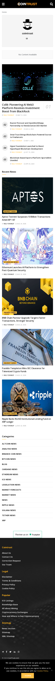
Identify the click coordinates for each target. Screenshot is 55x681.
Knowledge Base (10, 604)
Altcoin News (9, 443)
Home (4, 12)
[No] (51, 670)
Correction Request (11, 560)
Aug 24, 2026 (21, 224)
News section (8, 628)
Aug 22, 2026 (21, 375)
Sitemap (6, 632)
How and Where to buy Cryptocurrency (20, 616)
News (4, 500)
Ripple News (8, 505)
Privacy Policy (8, 584)
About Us (6, 553)
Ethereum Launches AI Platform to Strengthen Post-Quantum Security (25, 269)
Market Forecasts (11, 489)
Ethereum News (11, 262)
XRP (4, 520)
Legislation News (11, 484)
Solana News (9, 510)
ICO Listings (7, 600)
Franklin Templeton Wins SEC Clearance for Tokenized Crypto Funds (23, 370)
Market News (10, 211)
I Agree (27, 675)
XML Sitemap (8, 636)
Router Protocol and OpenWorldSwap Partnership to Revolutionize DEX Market (28, 124)
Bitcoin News (9, 459)
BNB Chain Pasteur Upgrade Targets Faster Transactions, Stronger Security (23, 319)
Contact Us (7, 557)
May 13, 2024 (21, 115)
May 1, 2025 (29, 141)
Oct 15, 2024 (29, 152)
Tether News (8, 515)
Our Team (7, 564)
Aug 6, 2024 (29, 129)
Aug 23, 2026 (21, 274)
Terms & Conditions (11, 580)
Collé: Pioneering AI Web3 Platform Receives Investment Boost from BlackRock (21, 108)
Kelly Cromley (9, 115)
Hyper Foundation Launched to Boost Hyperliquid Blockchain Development (27, 147)
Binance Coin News (11, 454)
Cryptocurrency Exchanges (15, 612)
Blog (4, 464)
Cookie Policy (8, 588)
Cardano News (9, 469)
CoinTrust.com (13, 658)
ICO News (6, 479)
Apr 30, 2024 (29, 164)
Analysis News (9, 449)
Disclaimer (7, 577)
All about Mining (10, 608)
